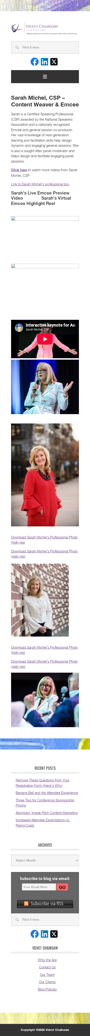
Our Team (47, 974)
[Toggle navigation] (45, 76)
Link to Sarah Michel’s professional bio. (40, 184)
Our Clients (47, 982)
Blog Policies (47, 989)
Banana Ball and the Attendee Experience (47, 793)
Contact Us (47, 967)
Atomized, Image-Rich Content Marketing (47, 813)
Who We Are (47, 960)
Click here (19, 170)
